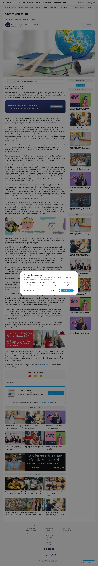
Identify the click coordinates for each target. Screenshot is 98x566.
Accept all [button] (67, 290)
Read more (49, 279)
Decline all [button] (53, 290)
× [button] (75, 273)
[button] (29, 290)
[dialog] (49, 283)
